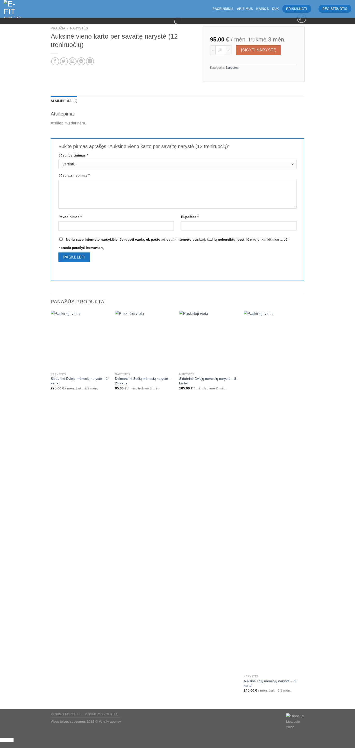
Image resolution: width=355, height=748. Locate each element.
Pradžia (58, 28)
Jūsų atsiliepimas (74, 175)
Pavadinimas (70, 217)
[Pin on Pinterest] (81, 61)
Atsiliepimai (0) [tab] (64, 101)
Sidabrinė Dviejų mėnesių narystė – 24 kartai (80, 381)
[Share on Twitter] (64, 61)
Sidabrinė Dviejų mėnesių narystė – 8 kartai (207, 381)
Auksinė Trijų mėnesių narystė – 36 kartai (270, 683)
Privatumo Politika (101, 714)
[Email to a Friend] (73, 61)
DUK (275, 9)
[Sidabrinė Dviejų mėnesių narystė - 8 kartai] (209, 340)
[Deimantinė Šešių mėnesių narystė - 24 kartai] (145, 340)
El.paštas (190, 217)
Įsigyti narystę (258, 50)
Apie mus (245, 9)
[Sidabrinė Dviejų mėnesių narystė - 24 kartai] (80, 340)
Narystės (79, 28)
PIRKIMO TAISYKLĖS (66, 714)
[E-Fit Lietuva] (28, 9)
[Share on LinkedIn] (90, 61)
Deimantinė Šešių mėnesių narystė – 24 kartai (143, 381)
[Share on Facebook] (55, 61)
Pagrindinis (223, 9)
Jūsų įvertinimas (73, 155)
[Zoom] (301, 18)
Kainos (262, 9)
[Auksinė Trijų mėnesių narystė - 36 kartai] (273, 491)
